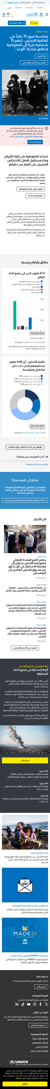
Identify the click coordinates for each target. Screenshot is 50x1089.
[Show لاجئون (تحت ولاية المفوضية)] (31, 282)
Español (18, 8)
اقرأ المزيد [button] (41, 56)
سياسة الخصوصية (21, 1076)
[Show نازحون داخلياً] (37, 292)
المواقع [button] (4, 16)
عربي (9, 8)
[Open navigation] (47, 14)
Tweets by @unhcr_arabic (36, 464)
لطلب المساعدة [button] (15, 23)
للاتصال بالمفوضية (40, 1042)
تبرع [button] (8, 16)
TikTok (22, 1004)
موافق (25, 1084)
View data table (37, 333)
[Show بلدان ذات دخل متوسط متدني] (28, 379)
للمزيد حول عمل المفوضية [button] (31, 189)
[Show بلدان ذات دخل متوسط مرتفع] (28, 381)
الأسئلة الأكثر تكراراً (40, 1038)
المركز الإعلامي (42, 1047)
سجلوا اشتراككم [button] (38, 1025)
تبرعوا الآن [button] (25, 760)
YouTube (28, 1004)
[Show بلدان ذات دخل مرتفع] (32, 384)
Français (29, 8)
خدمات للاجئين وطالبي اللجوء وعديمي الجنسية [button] (25, 500)
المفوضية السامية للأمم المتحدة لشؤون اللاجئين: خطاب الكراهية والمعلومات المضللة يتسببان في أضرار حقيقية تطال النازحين (26, 632)
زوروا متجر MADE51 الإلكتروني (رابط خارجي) (29, 956)
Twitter (46, 1004)
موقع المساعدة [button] (35, 142)
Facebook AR (40, 1004)
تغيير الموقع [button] (13, 2)
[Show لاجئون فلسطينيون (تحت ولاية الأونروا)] (27, 284)
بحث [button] (12, 16)
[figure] (25, 307)
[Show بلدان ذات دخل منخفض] (31, 376)
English (40, 8)
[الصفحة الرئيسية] (35, 14)
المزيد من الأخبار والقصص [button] (34, 63)
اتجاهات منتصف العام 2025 (31, 342)
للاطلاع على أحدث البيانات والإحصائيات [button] (25, 447)
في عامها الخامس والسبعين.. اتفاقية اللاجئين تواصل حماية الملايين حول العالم (26, 589)
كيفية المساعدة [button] (35, 195)
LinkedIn (17, 1004)
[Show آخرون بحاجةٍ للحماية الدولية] (32, 290)
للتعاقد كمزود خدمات (39, 1051)
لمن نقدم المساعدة (39, 853)
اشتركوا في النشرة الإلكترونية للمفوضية (30, 906)
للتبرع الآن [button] (41, 987)
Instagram (34, 1004)
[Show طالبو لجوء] (37, 287)
